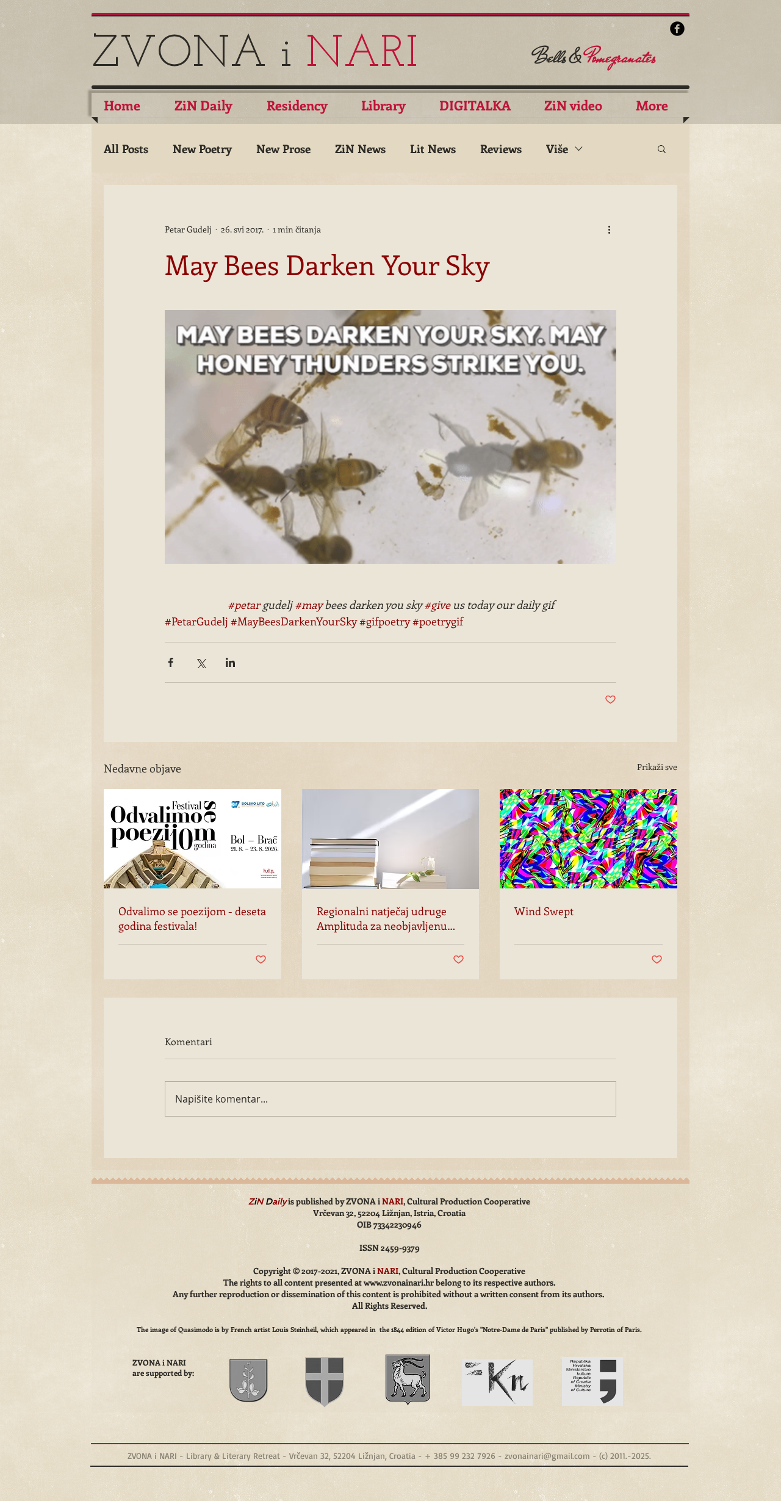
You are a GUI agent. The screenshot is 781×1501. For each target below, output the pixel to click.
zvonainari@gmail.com (547, 1455)
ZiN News (360, 149)
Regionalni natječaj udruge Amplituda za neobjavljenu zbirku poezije (382, 918)
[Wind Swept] (588, 838)
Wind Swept (544, 911)
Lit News (433, 149)
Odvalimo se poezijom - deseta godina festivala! (192, 918)
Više (557, 149)
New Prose (283, 149)
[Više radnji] (609, 228)
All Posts (126, 149)
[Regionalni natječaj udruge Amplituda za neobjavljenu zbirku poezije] (391, 839)
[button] (662, 148)
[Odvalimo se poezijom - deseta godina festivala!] (192, 838)
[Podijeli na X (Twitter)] (200, 662)
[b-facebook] (677, 28)
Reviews (501, 149)
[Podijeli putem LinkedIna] (230, 662)
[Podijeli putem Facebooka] (170, 662)
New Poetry (202, 149)
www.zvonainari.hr (399, 1282)
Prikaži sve (657, 766)
